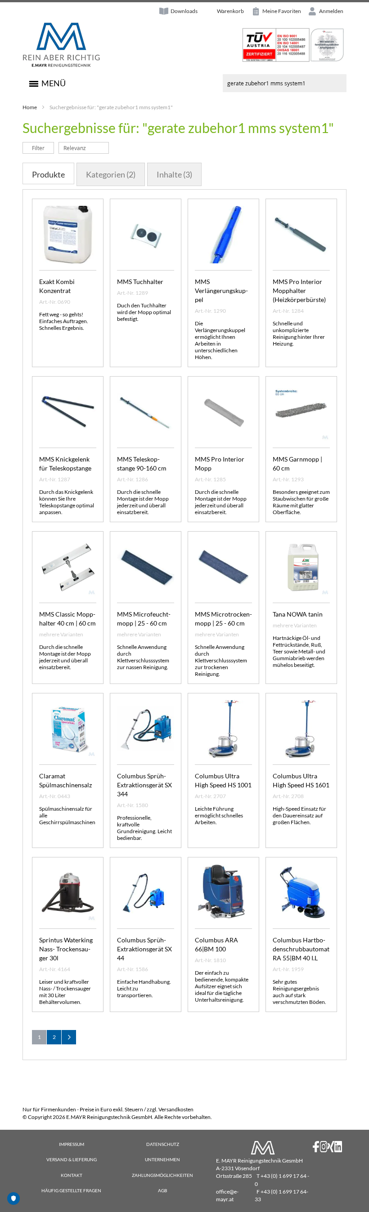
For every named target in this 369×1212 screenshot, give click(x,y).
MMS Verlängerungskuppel (221, 290)
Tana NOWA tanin (298, 614)
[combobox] (284, 83)
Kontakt (71, 1175)
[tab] (48, 173)
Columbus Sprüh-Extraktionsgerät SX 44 (144, 949)
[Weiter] (69, 1037)
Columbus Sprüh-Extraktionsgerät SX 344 (144, 785)
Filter (38, 147)
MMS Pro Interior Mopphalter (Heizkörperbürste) (299, 290)
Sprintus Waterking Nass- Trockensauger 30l (66, 949)
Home (29, 107)
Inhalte (174, 174)
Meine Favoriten (281, 11)
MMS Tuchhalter (140, 281)
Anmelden (330, 11)
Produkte (48, 174)
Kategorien (110, 174)
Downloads (184, 11)
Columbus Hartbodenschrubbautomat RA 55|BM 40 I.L (301, 949)
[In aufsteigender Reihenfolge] (113, 147)
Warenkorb (230, 11)
